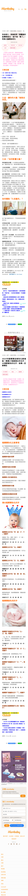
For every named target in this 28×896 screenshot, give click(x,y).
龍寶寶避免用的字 (6, 396)
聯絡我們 (14, 839)
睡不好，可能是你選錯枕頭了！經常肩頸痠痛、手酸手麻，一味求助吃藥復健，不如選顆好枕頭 (13, 293)
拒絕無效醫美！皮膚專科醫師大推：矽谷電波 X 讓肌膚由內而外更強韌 (21, 338)
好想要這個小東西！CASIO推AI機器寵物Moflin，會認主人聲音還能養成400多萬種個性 (20, 348)
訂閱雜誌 (17, 836)
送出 (23, 795)
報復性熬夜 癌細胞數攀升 (14, 348)
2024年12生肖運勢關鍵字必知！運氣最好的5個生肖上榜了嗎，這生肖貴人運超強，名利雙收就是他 (13, 723)
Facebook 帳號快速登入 (17, 825)
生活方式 (13, 45)
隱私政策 (19, 822)
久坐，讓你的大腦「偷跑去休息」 (10, 72)
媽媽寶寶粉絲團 (12, 324)
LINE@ (19, 324)
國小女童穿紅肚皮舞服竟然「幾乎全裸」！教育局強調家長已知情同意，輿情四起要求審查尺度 (11, 341)
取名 (13, 371)
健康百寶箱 (13, 31)
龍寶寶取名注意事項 (6, 392)
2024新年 (5, 371)
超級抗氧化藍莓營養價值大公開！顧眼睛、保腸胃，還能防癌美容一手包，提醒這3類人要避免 (13, 299)
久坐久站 (20, 45)
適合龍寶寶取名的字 (6, 394)
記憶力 (5, 45)
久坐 (5, 47)
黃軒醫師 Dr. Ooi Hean (15, 274)
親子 (8, 31)
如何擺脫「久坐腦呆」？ (7, 77)
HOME (4, 31)
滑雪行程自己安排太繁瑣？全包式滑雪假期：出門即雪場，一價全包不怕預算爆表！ (21, 343)
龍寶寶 (20, 371)
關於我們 (5, 836)
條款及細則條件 (13, 822)
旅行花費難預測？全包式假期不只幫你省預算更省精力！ (7, 348)
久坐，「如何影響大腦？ (7, 75)
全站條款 (11, 836)
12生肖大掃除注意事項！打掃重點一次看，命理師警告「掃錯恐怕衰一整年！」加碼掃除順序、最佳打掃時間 (14, 730)
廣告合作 (22, 836)
